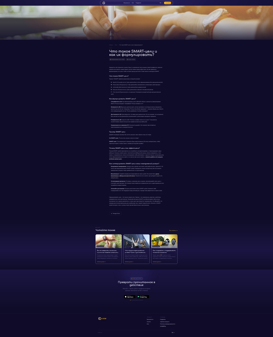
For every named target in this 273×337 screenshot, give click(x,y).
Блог (133, 3)
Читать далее (100, 261)
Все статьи (172, 230)
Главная (111, 45)
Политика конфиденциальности (167, 324)
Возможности (127, 3)
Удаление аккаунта (164, 321)
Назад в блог (116, 213)
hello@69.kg (163, 326)
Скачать (167, 2)
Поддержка (138, 3)
